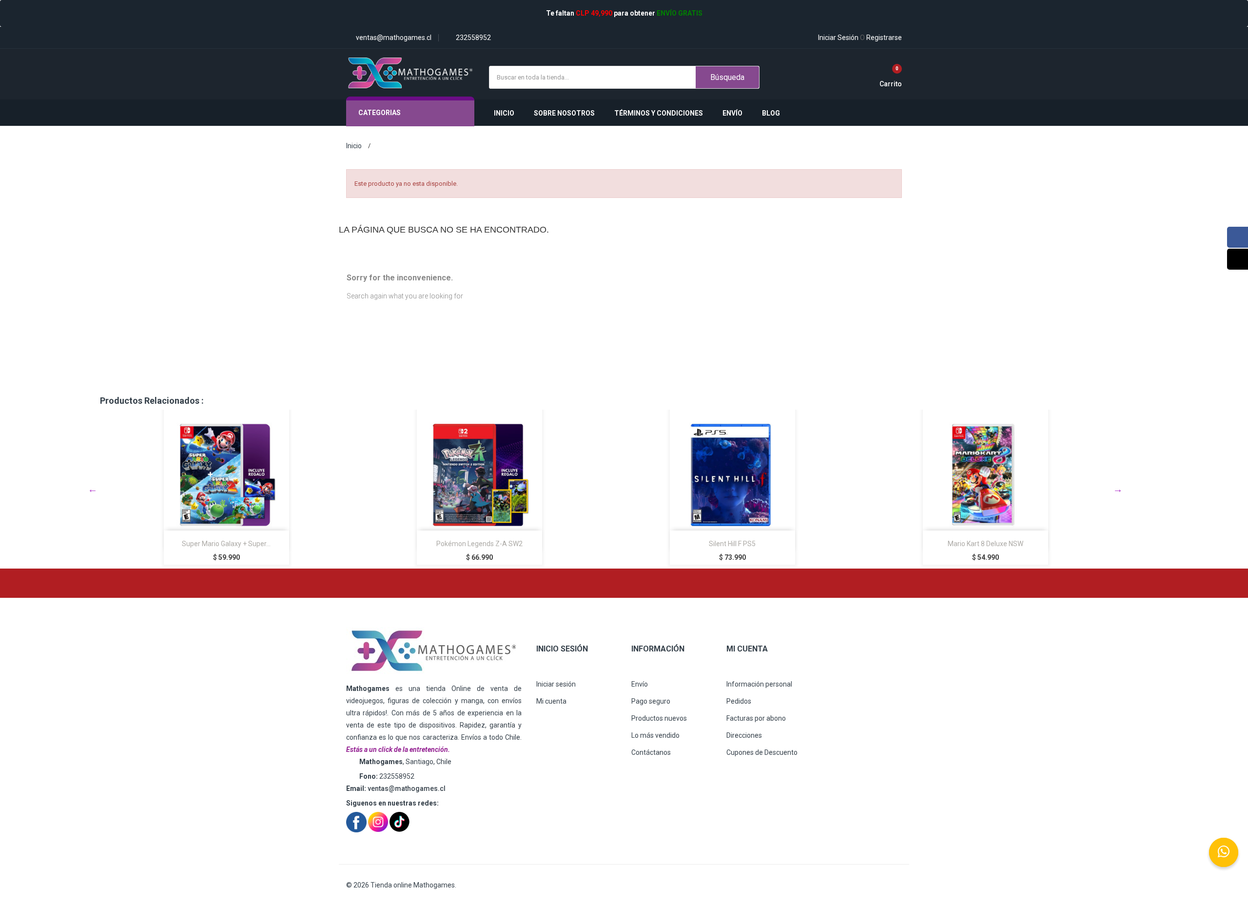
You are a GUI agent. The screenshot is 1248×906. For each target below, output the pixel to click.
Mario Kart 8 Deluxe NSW (985, 544)
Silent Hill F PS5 (732, 544)
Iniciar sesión (556, 684)
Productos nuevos (659, 718)
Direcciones (744, 735)
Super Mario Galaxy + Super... (226, 544)
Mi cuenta (551, 701)
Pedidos (738, 701)
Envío (639, 684)
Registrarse (881, 37)
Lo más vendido (655, 735)
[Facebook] (1237, 237)
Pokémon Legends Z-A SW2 (479, 544)
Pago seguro (650, 701)
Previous (93, 489)
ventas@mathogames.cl (407, 788)
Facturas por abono (756, 718)
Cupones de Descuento (762, 752)
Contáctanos (651, 752)
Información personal (759, 684)
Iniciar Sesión (838, 37)
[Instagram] (1237, 259)
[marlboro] (434, 651)
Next (1118, 489)
